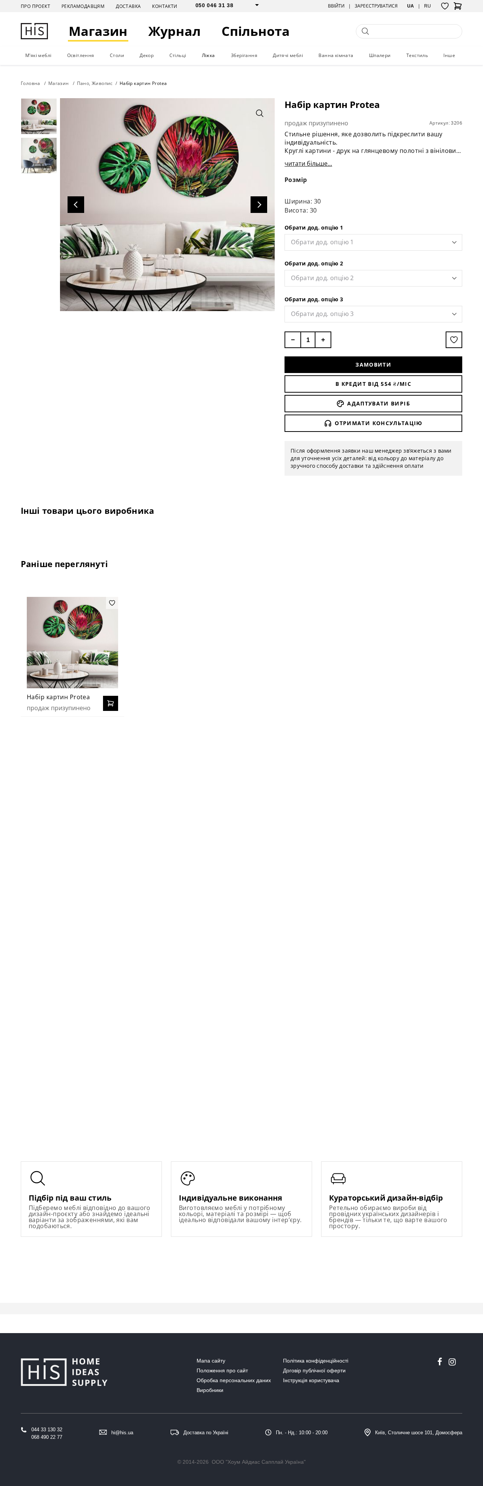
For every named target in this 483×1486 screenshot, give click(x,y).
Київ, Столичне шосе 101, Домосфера (418, 1432)
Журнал (174, 31)
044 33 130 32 (46, 1429)
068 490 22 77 (46, 1437)
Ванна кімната (335, 55)
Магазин (98, 31)
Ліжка (208, 55)
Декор (147, 55)
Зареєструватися (376, 6)
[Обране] (444, 6)
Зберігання (244, 55)
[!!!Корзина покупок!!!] (457, 8)
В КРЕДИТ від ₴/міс (373, 383)
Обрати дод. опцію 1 (314, 227)
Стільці (177, 55)
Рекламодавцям (83, 6)
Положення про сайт (222, 1370)
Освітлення (80, 55)
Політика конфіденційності (315, 1361)
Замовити (373, 364)
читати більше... (308, 163)
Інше (449, 55)
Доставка (128, 6)
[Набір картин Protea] (72, 642)
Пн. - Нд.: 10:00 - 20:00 (302, 1432)
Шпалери (380, 55)
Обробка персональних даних (234, 1380)
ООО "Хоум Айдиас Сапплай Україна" (259, 1462)
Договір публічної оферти (314, 1370)
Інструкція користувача (311, 1380)
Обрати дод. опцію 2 (314, 263)
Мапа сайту (211, 1361)
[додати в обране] (454, 339)
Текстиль (417, 55)
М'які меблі (38, 55)
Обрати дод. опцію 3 (314, 299)
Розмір (296, 180)
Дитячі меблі (288, 55)
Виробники (210, 1390)
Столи (117, 55)
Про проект (35, 6)
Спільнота (256, 31)
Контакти (164, 6)
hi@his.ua (122, 1432)
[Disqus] (241, 819)
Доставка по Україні (205, 1432)
